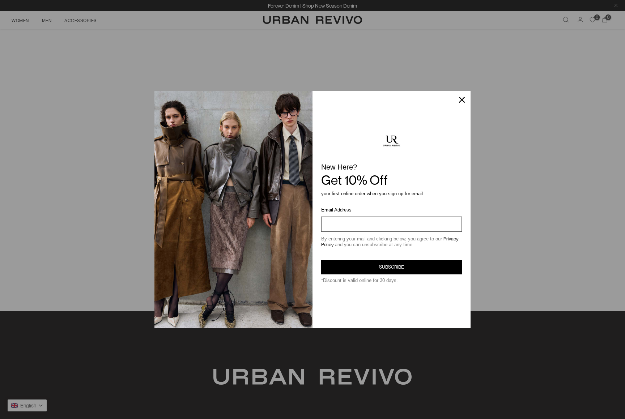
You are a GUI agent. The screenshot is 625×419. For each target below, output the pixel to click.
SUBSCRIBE (391, 267)
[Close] (462, 99)
